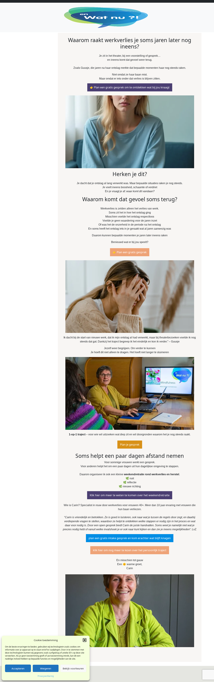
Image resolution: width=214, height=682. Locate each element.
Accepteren (18, 668)
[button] (84, 640)
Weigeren (45, 668)
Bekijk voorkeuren (73, 668)
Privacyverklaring (46, 676)
